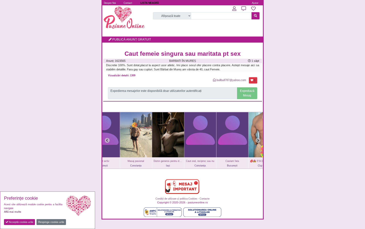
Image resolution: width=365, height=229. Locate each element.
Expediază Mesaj (247, 93)
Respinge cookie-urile (51, 221)
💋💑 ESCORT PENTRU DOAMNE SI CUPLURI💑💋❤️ (250, 161)
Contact (128, 3)
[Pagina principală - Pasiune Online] (124, 29)
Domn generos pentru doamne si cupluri (154, 161)
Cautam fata (218, 161)
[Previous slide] (107, 140)
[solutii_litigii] (202, 212)
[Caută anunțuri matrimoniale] (255, 15)
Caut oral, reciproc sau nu (186, 161)
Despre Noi (110, 3)
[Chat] (243, 8)
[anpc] (163, 212)
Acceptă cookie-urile (20, 221)
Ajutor (255, 3)
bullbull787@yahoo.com (231, 80)
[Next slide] (258, 140)
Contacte (204, 198)
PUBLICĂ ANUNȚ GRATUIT (131, 39)
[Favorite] (253, 8)
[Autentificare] (234, 8)
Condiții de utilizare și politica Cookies (176, 198)
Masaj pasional (122, 161)
